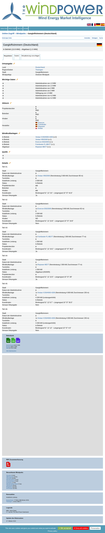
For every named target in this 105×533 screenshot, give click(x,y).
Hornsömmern (10, 481)
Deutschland (40, 67)
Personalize (95, 528)
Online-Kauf (4, 28)
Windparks (21, 33)
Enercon (41, 123)
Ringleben (9, 487)
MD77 (45, 147)
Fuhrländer (42, 124)
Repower (41, 126)
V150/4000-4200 (47, 137)
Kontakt (26, 28)
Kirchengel (9, 488)
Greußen (8, 475)
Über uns (20, 28)
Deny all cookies (81, 528)
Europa (8, 346)
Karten (17, 56)
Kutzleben (9, 482)
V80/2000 (44, 139)
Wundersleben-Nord (12, 484)
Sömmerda (9, 485)
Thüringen (39, 70)
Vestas (40, 128)
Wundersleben (10, 479)
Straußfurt (9, 478)
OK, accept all (65, 528)
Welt (7, 348)
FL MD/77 (47, 144)
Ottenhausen (10, 477)
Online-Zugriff (12, 28)
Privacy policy (52, 531)
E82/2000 (45, 142)
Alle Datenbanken (11, 351)
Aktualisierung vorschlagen (30, 56)
